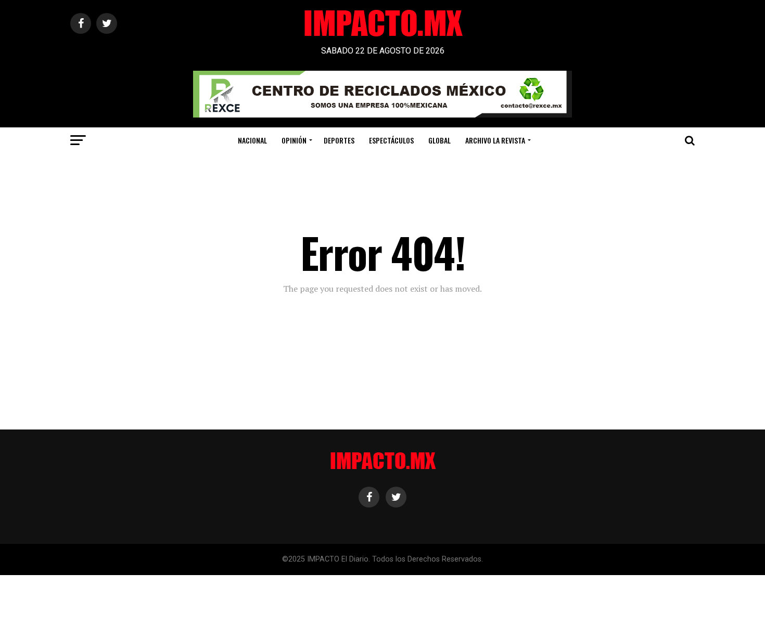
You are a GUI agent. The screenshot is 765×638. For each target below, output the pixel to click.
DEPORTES (339, 140)
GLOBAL (439, 140)
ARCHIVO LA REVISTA (495, 140)
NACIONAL (252, 140)
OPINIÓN (294, 140)
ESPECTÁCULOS (391, 140)
